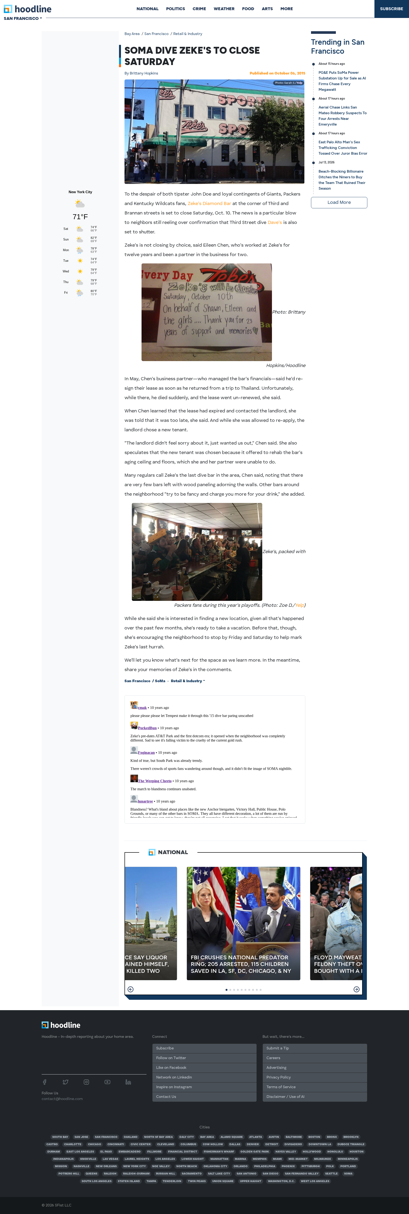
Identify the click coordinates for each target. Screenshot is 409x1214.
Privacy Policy (279, 1077)
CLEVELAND (165, 1144)
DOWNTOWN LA (320, 1144)
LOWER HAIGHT (193, 1159)
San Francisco (156, 34)
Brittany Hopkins (141, 73)
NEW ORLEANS (106, 1166)
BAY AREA (207, 1137)
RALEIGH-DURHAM (136, 1173)
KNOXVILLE (88, 1159)
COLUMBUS (188, 1144)
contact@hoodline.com (62, 1099)
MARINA (240, 1159)
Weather (224, 8)
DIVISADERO (293, 1144)
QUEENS (91, 1173)
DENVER (253, 1144)
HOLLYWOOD (312, 1151)
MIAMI (277, 1159)
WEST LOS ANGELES (315, 1181)
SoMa (160, 681)
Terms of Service (281, 1087)
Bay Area (132, 34)
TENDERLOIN (172, 1181)
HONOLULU (335, 1151)
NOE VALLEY (161, 1166)
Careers (273, 1058)
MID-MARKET (298, 1159)
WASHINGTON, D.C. (281, 1181)
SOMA (348, 1173)
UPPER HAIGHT (250, 1181)
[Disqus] (215, 758)
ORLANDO (241, 1166)
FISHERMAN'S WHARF (219, 1151)
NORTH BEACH (186, 1166)
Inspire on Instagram (174, 1087)
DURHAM (53, 1151)
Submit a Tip (278, 1048)
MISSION (61, 1166)
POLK (330, 1166)
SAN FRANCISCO (106, 1137)
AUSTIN (274, 1137)
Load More (339, 202)
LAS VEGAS (110, 1159)
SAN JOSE (81, 1137)
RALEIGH (110, 1173)
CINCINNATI (115, 1144)
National (148, 8)
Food (248, 8)
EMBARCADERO (130, 1151)
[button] (130, 989)
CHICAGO (94, 1144)
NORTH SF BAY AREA (158, 1137)
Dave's (275, 222)
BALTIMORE (294, 1137)
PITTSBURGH (311, 1166)
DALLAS (234, 1144)
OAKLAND (131, 1137)
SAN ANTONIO (246, 1173)
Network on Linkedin (174, 1077)
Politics (175, 8)
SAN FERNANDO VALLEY (302, 1173)
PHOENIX (288, 1166)
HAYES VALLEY (286, 1151)
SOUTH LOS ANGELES (96, 1181)
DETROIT (271, 1144)
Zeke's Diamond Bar (209, 203)
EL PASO (106, 1151)
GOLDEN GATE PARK (254, 1151)
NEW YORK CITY (134, 1166)
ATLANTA (255, 1137)
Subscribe (391, 8)
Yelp (299, 83)
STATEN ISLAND (129, 1181)
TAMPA (151, 1181)
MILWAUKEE (322, 1159)
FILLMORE (154, 1151)
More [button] (286, 8)
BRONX (332, 1137)
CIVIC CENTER (141, 1144)
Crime (199, 8)
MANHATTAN (219, 1159)
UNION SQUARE (223, 1181)
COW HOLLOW (213, 1144)
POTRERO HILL (68, 1173)
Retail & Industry (187, 34)
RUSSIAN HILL (165, 1173)
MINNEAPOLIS (348, 1159)
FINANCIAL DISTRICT (182, 1151)
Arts (267, 8)
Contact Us (166, 1097)
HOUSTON (357, 1151)
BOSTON (314, 1137)
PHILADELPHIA (264, 1166)
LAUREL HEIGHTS (137, 1159)
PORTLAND (348, 1166)
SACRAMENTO (192, 1173)
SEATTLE (331, 1173)
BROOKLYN (351, 1137)
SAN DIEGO (270, 1173)
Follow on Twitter (171, 1058)
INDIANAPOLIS (63, 1159)
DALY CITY (186, 1137)
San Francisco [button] (21, 18)
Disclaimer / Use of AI (285, 1097)
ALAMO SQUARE (232, 1137)
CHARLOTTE (72, 1144)
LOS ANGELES (165, 1159)
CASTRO (52, 1144)
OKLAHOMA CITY (215, 1166)
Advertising (276, 1068)
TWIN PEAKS (197, 1181)
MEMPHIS (260, 1159)
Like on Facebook (171, 1068)
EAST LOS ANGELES (80, 1151)
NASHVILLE (81, 1166)
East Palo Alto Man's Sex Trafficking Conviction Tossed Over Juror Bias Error (343, 148)
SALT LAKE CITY (219, 1173)
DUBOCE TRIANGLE (351, 1144)
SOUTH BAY (60, 1137)
